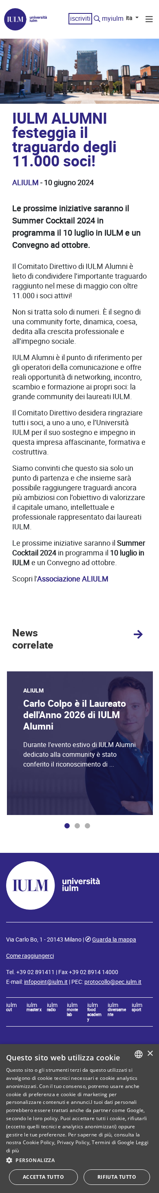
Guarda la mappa (114, 939)
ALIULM (25, 182)
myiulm (113, 18)
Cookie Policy (38, 1142)
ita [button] (130, 18)
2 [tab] (77, 825)
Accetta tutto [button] (43, 1176)
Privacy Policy (73, 1142)
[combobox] (139, 1054)
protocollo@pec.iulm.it (112, 982)
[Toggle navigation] (149, 20)
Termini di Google (113, 1142)
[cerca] (97, 19)
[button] (79, 1160)
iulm (11, 1007)
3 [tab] (87, 825)
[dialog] (79, 1118)
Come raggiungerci (30, 956)
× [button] (150, 1054)
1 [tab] (67, 825)
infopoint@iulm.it (46, 982)
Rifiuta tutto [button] (116, 1176)
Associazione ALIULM (72, 579)
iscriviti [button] (80, 18)
